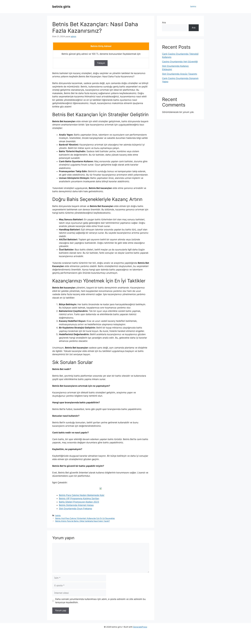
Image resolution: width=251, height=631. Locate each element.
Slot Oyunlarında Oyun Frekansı (75, 508)
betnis (193, 6)
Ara (164, 22)
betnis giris (61, 7)
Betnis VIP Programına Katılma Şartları (79, 498)
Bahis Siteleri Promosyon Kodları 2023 (79, 502)
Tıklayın (101, 63)
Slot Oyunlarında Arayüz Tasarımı (179, 74)
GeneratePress (140, 627)
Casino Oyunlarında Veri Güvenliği (180, 61)
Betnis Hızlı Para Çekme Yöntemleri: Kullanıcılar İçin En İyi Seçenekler (85, 518)
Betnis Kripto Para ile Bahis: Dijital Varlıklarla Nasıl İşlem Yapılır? (82, 521)
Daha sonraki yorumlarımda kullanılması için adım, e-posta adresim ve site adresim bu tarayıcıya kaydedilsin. (100, 601)
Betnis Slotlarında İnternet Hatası (76, 505)
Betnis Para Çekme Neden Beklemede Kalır (81, 495)
